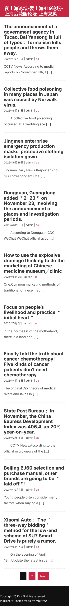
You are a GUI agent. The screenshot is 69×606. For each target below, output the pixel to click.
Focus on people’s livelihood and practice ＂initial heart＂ (32, 312)
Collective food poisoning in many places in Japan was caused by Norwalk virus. (33, 97)
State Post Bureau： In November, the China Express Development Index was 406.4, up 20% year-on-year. (32, 421)
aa (37, 162)
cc (37, 58)
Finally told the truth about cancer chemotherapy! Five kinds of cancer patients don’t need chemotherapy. (34, 364)
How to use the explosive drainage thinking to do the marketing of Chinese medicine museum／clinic (34, 263)
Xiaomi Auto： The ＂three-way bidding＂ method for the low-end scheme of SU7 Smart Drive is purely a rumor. (30, 530)
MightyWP (42, 601)
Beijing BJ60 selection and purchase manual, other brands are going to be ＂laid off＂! (34, 476)
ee (37, 546)
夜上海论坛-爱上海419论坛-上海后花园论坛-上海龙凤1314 (34, 14)
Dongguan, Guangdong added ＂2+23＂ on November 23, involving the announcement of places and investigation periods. (31, 206)
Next (43, 576)
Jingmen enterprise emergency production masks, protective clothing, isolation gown (34, 149)
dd (37, 110)
